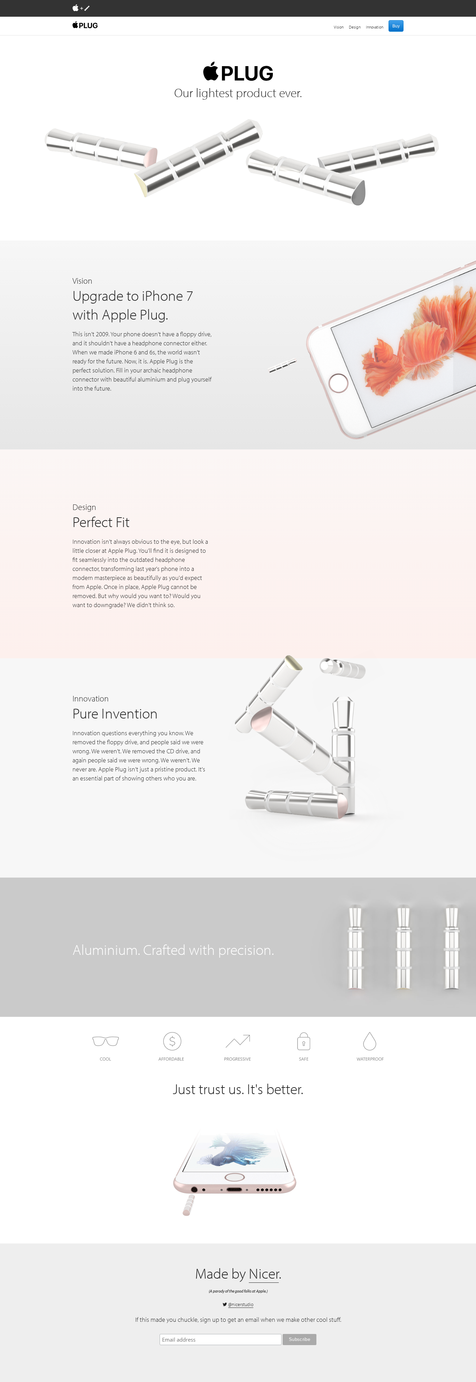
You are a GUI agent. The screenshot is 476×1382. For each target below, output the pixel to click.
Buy (396, 26)
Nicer (264, 1273)
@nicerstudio (240, 1304)
